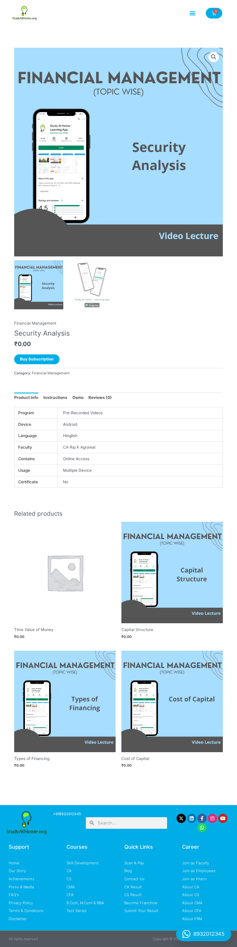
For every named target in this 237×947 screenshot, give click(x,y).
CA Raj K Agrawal (79, 447)
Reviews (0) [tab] (100, 397)
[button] (192, 13)
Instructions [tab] (55, 397)
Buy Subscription (37, 359)
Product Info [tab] (26, 397)
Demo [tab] (78, 397)
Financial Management (35, 323)
